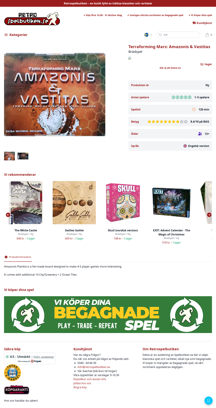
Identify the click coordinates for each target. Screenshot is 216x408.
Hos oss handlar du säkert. (21, 400)
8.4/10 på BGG (200, 121)
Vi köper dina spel (201, 15)
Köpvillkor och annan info (89, 379)
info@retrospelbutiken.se (93, 367)
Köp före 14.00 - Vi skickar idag (104, 15)
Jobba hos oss (82, 383)
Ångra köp (80, 387)
